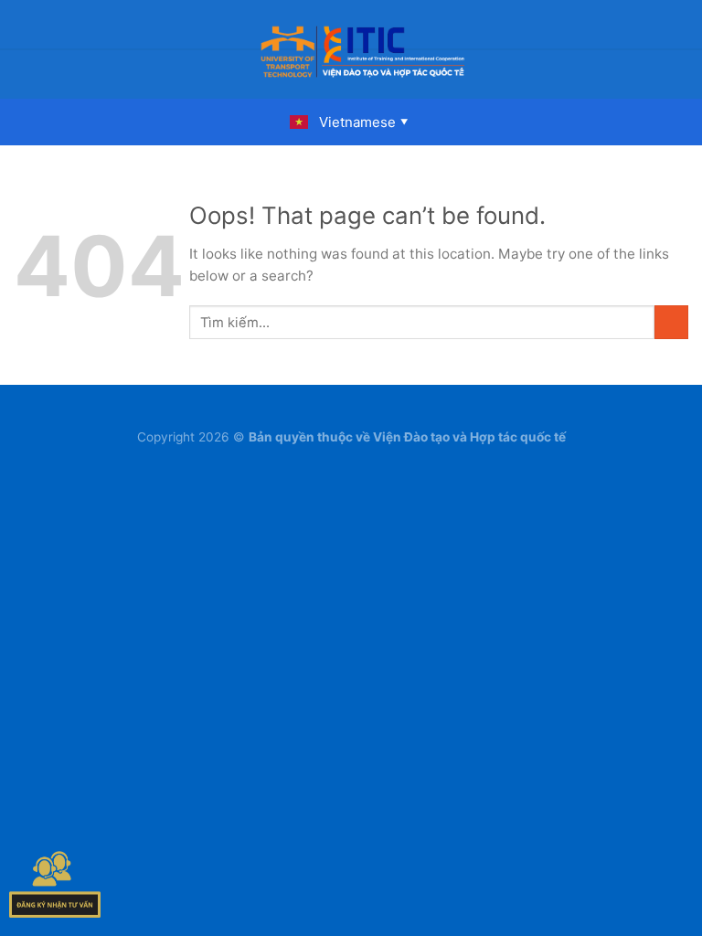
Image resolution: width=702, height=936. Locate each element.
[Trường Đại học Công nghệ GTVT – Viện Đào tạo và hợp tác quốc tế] (362, 49)
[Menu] (25, 49)
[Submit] (671, 322)
